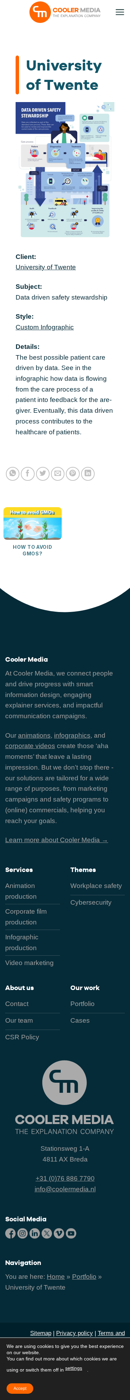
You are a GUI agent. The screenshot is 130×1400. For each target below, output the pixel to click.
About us (19, 988)
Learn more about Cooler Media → (56, 840)
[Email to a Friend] (58, 474)
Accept (20, 1388)
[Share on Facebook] (28, 474)
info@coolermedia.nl (65, 1189)
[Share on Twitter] (43, 474)
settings (73, 1368)
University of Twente (46, 267)
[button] (120, 12)
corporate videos (30, 745)
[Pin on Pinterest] (73, 474)
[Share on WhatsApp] (13, 474)
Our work (85, 988)
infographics (72, 735)
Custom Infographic (45, 327)
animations (34, 735)
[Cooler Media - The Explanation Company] (65, 12)
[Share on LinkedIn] (88, 474)
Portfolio (84, 1276)
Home (56, 1276)
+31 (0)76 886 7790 (65, 1178)
